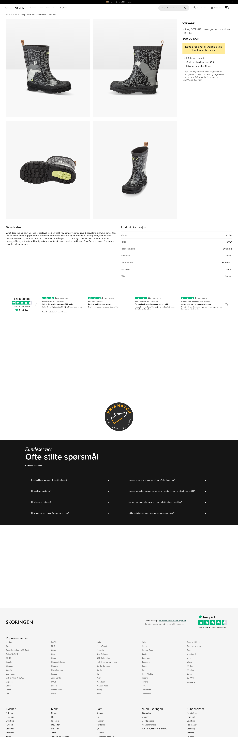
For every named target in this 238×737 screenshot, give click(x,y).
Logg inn (145, 717)
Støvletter (10, 728)
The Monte (146, 689)
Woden (190, 666)
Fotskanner (191, 724)
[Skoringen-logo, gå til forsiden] (14, 8)
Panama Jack (102, 685)
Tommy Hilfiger (193, 642)
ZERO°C (190, 678)
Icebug (54, 674)
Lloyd (53, 693)
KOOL (53, 682)
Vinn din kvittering (150, 724)
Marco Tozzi (101, 646)
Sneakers (10, 721)
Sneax (55, 8)
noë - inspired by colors (106, 662)
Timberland (146, 693)
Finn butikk (191, 713)
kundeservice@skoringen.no (172, 620)
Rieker (144, 642)
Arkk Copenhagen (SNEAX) (17, 650)
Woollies (190, 670)
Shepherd (146, 658)
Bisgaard (9, 666)
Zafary (189, 674)
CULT (8, 693)
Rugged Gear (147, 650)
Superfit (145, 678)
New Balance (102, 654)
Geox (53, 658)
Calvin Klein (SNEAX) (15, 678)
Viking (189, 662)
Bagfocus (64, 8)
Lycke (98, 642)
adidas (9, 642)
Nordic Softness (103, 666)
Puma (98, 693)
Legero (54, 685)
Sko (52, 717)
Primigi (99, 689)
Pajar (98, 678)
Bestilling (191, 728)
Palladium (100, 682)
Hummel (55, 666)
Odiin (98, 674)
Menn (41, 8)
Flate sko (10, 717)
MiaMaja (100, 650)
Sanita (144, 654)
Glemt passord (148, 721)
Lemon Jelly (56, 689)
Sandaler (10, 732)
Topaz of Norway (194, 646)
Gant (53, 654)
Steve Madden (148, 674)
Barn (48, 8)
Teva (144, 685)
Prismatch (191, 717)
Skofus (144, 666)
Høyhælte (10, 724)
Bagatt (9, 662)
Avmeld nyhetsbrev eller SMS (154, 728)
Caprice (9, 682)
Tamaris (145, 682)
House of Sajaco (58, 662)
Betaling (190, 732)
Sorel (144, 670)
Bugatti (9, 670)
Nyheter (9, 713)
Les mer (129, 2)
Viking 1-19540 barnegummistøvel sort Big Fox (38, 14)
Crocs (8, 689)
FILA (53, 646)
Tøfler (53, 732)
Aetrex (9, 646)
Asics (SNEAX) (12, 654)
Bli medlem (146, 713)
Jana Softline (56, 678)
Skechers (145, 662)
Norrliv (99, 670)
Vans (189, 658)
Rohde (144, 646)
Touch (189, 650)
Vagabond (191, 654)
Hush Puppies (57, 670)
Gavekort (191, 721)
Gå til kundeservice (33, 465)
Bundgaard (10, 674)
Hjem (8, 14)
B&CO (8, 658)
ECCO (54, 642)
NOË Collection (103, 658)
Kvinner (33, 8)
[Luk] (232, 2)
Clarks (8, 685)
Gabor (53, 650)
